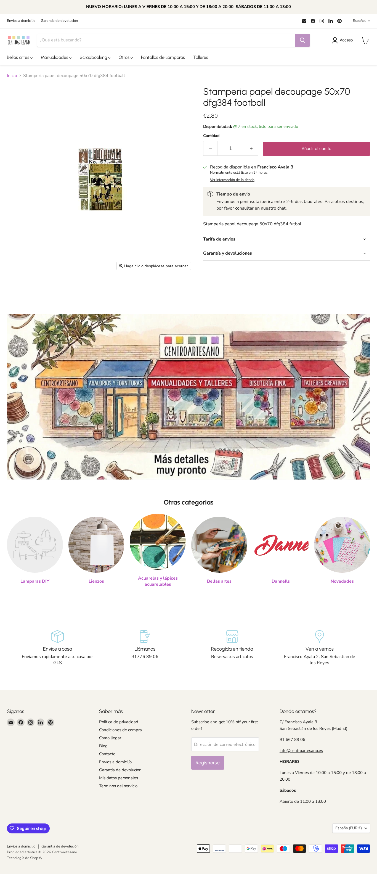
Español (359, 20)
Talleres (200, 57)
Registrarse (208, 763)
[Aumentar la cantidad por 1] (251, 148)
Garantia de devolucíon (120, 770)
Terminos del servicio (118, 786)
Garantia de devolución (59, 21)
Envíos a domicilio (21, 21)
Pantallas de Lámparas (163, 57)
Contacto (107, 754)
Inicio (12, 75)
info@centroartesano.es (301, 750)
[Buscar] (302, 40)
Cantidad (211, 136)
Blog (103, 746)
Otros (125, 57)
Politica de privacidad (118, 722)
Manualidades (55, 57)
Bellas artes (18, 57)
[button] (343, 40)
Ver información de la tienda (232, 180)
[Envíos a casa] (57, 648)
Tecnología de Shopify (24, 857)
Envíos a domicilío (115, 762)
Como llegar (110, 738)
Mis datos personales (118, 778)
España (348, 828)
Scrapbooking (94, 57)
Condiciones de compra (120, 730)
